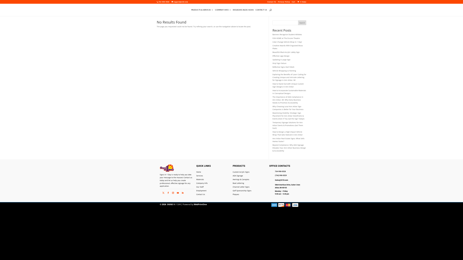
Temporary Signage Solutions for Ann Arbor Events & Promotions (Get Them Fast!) (287, 125)
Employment (201, 191)
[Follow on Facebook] (168, 193)
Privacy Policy (284, 2)
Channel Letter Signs (241, 187)
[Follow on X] (163, 193)
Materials (200, 180)
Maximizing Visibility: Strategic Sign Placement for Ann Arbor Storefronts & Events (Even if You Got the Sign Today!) (288, 116)
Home (198, 172)
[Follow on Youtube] (178, 193)
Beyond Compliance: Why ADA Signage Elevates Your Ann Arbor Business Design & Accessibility (289, 148)
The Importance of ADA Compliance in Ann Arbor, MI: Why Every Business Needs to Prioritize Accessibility (287, 100)
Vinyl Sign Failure (279, 63)
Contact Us (271, 2)
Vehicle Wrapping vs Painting (284, 71)
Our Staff (200, 187)
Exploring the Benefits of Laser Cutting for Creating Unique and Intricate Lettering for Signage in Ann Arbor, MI (289, 77)
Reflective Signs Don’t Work (283, 67)
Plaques (236, 194)
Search (302, 23)
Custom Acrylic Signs (241, 172)
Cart (293, 2)
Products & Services (201, 10)
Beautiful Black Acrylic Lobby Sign (286, 52)
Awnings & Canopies (241, 180)
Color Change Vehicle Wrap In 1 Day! (287, 42)
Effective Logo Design (280, 56)
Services (199, 176)
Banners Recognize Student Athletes (287, 34)
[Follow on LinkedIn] (183, 193)
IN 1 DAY (174, 204)
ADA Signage (238, 176)
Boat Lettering (238, 183)
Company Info (222, 10)
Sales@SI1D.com (281, 180)
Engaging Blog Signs (243, 10)
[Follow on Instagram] (173, 193)
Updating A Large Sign (281, 59)
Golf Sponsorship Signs (242, 191)
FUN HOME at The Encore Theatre (286, 38)
